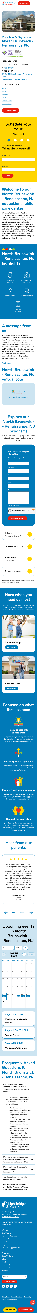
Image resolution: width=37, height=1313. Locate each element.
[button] (13, 912)
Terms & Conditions (16, 1297)
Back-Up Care (6, 104)
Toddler (4, 92)
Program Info (11, 110)
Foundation (6, 1242)
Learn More (11, 647)
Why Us (5, 1230)
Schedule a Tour (25, 1310)
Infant (4, 89)
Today (31, 954)
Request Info (10, 1310)
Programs (5, 1253)
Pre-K (4, 98)
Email (10, 482)
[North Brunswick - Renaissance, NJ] (9, 3)
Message (10, 490)
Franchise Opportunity (11, 1248)
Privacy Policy (5, 1297)
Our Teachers (7, 1233)
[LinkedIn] (15, 1286)
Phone (9, 475)
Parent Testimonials (9, 1236)
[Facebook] (11, 1286)
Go (26, 948)
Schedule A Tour (24, 3)
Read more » (6, 363)
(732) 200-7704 (9, 68)
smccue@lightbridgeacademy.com (15, 1214)
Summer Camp (7, 101)
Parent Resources (9, 1239)
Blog (3, 1245)
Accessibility (27, 1297)
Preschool (5, 95)
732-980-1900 (7, 1225)
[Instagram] (7, 1286)
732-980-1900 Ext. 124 (10, 1217)
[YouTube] (3, 1286)
